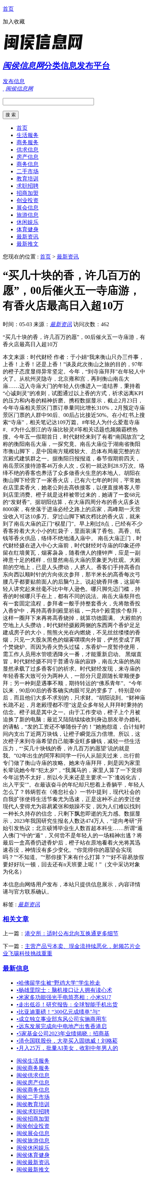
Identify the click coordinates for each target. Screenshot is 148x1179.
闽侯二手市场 (33, 1097)
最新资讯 (28, 237)
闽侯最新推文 (33, 1169)
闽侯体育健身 (33, 1155)
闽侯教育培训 (33, 1104)
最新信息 (16, 968)
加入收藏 (14, 22)
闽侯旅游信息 (33, 1140)
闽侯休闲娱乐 (33, 1148)
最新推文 (28, 244)
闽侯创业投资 (33, 1126)
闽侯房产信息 (33, 1082)
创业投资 (28, 200)
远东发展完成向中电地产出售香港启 (62, 1026)
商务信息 (28, 164)
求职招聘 (28, 186)
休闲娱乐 (28, 222)
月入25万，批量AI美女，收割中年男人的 (67, 1048)
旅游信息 (28, 215)
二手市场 (28, 171)
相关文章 (16, 919)
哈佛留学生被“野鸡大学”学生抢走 (59, 983)
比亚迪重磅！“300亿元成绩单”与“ (58, 1012)
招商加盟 (28, 193)
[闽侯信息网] (46, 50)
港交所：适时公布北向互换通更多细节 (71, 933)
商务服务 (28, 142)
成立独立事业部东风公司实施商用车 (62, 1019)
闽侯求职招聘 (33, 1111)
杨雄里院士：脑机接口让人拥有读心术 (64, 990)
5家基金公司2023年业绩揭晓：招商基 (63, 1033)
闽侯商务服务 (33, 1068)
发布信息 (14, 81)
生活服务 (28, 135)
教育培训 (28, 179)
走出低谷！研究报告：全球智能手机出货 (67, 1004)
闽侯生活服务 (33, 1061)
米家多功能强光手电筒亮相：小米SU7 (64, 997)
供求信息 (28, 150)
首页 (8, 9)
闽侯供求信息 (33, 1075)
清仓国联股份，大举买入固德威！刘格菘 (67, 1041)
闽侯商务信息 (33, 1090)
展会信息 (28, 208)
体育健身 (28, 229)
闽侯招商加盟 (33, 1119)
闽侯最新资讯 (33, 1162)
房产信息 (28, 157)
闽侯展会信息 (33, 1133)
